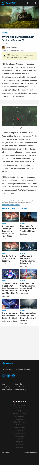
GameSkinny (19, 430)
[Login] (35, 3)
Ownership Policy (19, 387)
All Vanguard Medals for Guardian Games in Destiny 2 (27, 259)
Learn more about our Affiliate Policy (11, 204)
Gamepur (19, 411)
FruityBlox (19, 442)
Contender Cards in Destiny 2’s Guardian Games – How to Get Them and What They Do (10, 288)
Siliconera (19, 419)
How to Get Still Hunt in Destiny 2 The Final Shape (28, 228)
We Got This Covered (19, 422)
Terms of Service (7, 389)
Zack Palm (23, 266)
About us (4, 384)
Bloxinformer (20, 444)
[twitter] (8, 376)
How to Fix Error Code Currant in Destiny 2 (9, 258)
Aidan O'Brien (6, 296)
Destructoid (19, 425)
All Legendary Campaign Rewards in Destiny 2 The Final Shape (8, 231)
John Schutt (24, 294)
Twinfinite (19, 408)
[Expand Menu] (31, 3)
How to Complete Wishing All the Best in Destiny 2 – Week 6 (28, 317)
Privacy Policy (6, 387)
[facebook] (13, 376)
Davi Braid (5, 239)
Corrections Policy (20, 389)
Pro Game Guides (19, 405)
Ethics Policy (18, 384)
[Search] (27, 3)
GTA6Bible (19, 447)
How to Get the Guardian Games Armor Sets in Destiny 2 (27, 287)
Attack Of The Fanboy (19, 413)
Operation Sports (19, 433)
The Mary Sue (19, 436)
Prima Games (19, 416)
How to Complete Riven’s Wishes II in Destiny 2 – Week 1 (10, 315)
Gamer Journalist (19, 427)
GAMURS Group (33, 452)
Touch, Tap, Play (19, 439)
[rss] (4, 376)
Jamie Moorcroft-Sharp (9, 321)
